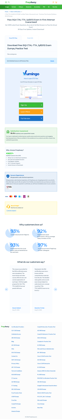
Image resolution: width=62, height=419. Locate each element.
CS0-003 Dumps (41, 389)
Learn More (25, 112)
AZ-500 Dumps (41, 330)
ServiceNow (37, 7)
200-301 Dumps (15, 337)
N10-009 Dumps (15, 374)
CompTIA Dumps (16, 404)
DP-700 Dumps (41, 352)
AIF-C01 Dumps (15, 367)
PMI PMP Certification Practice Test (47, 378)
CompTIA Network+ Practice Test (46, 334)
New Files (40, 407)
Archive (13, 407)
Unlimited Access (16, 334)
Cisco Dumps (40, 404)
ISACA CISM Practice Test (44, 393)
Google (7, 7)
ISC (49, 7)
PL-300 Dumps (41, 374)
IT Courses (14, 378)
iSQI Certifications (15, 11)
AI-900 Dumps (41, 345)
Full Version (25, 118)
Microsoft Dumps (42, 400)
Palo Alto (55, 7)
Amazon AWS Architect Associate (46, 371)
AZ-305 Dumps (41, 359)
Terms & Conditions (16, 371)
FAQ (12, 349)
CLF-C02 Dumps (15, 330)
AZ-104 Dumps (15, 345)
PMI (44, 7)
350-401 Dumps (41, 382)
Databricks (28, 7)
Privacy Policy (15, 363)
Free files (14, 400)
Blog (12, 341)
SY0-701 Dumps (15, 352)
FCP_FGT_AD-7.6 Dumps (44, 396)
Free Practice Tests (16, 393)
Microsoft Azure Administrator (45, 349)
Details (52, 61)
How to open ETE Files (31, 78)
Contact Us (14, 356)
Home (6, 11)
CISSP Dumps (15, 396)
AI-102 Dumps (41, 367)
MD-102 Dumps (15, 389)
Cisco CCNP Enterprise (43, 363)
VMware (21, 7)
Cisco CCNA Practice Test (44, 356)
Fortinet (14, 7)
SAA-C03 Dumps (41, 337)
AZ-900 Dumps (15, 382)
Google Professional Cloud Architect (47, 385)
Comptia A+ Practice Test (44, 341)
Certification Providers (17, 326)
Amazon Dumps (15, 411)
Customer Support (11, 210)
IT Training (14, 385)
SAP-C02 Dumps (15, 359)
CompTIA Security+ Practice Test (46, 326)
